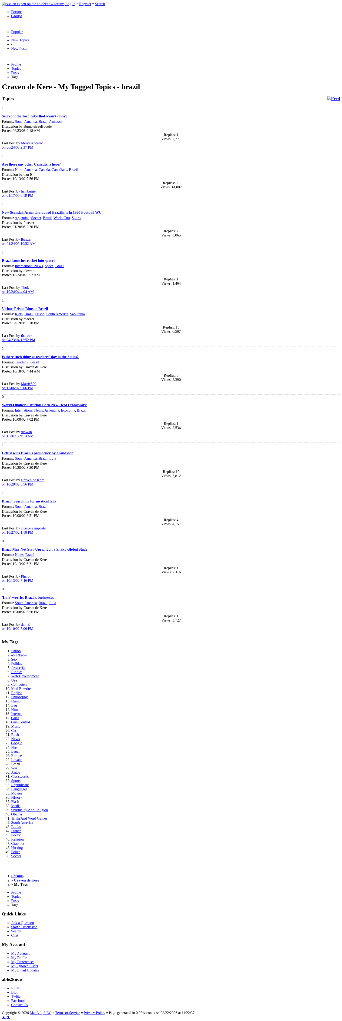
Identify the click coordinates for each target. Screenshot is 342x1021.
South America (26, 121)
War (14, 768)
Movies (16, 793)
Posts (15, 73)
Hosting (17, 848)
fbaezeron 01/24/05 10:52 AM (19, 241)
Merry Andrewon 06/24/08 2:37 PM (22, 145)
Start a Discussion (24, 927)
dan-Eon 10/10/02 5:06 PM (17, 626)
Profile (16, 64)
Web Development (25, 676)
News (19, 555)
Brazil (43, 121)
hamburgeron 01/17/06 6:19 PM (19, 193)
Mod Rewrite (21, 689)
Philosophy (19, 697)
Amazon (55, 121)
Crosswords (20, 776)
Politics (16, 663)
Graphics (17, 843)
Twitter (16, 996)
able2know (19, 655)
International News (29, 266)
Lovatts (16, 760)
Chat (14, 935)
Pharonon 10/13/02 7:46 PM (17, 578)
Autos (15, 772)
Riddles (16, 672)
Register (85, 4)
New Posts (19, 48)
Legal (15, 751)
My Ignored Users (24, 966)
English (16, 693)
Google (16, 743)
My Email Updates (25, 970)
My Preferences (22, 962)
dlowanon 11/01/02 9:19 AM (18, 434)
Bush (15, 735)
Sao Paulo (77, 314)
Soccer (36, 218)
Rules (15, 988)
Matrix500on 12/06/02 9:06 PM (19, 386)
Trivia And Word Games (29, 818)
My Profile (19, 958)
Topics (16, 68)
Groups (16, 16)
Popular (17, 32)
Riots (19, 314)
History (16, 797)
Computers (19, 684)
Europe (16, 756)
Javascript (18, 668)
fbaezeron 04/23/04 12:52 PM (18, 338)
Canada (44, 170)
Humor (16, 701)
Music (15, 726)
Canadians (59, 170)
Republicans (20, 785)
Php (14, 747)
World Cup (62, 218)
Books (16, 827)
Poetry (16, 835)
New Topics (20, 40)
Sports (76, 218)
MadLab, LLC (40, 1013)
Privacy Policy (94, 1013)
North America (26, 170)
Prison (39, 314)
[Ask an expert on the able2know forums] (33, 4)
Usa (14, 680)
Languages (19, 789)
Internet (16, 714)
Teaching (21, 362)
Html (15, 710)
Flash (15, 802)
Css (14, 730)
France (16, 831)
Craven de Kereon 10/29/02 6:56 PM (23, 482)
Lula (52, 458)
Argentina (22, 218)
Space (49, 266)
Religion (17, 839)
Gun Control (20, 722)
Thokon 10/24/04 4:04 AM (18, 290)
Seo (14, 659)
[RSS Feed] (333, 98)
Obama (16, 814)
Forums (16, 12)
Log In (70, 4)
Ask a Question (22, 923)
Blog (14, 992)
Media (15, 806)
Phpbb (16, 651)
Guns (15, 718)
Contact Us (19, 1005)
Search (100, 4)
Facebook (18, 1001)
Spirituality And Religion (29, 810)
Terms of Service (67, 1013)
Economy (68, 410)
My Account (20, 953)
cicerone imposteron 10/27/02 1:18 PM (24, 530)
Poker (15, 852)
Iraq (14, 705)
